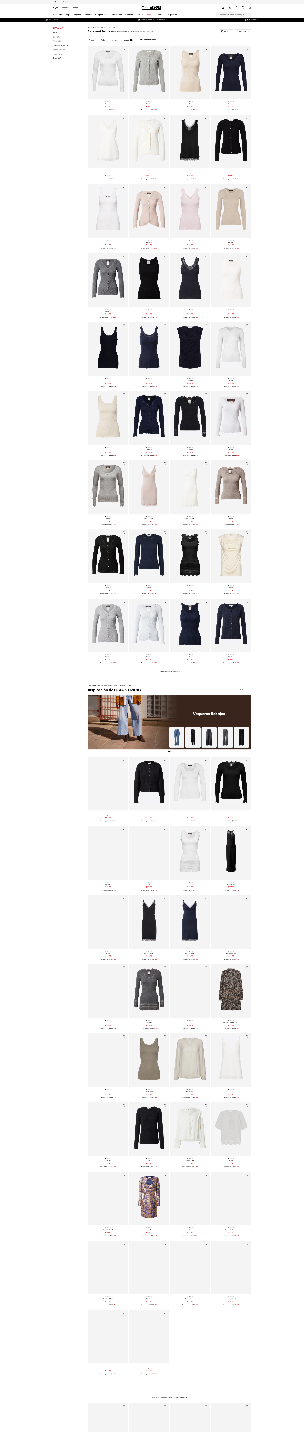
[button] (226, 31)
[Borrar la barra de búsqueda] (249, 14)
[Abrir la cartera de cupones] (223, 7)
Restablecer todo (148, 40)
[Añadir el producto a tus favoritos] (124, 48)
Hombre (65, 8)
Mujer (55, 8)
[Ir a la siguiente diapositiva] (249, 690)
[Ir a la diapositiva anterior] (236, 690)
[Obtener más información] (108, 112)
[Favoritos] (243, 7)
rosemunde (112, 27)
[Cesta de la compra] (249, 7)
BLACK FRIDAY (100, 27)
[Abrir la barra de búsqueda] (217, 14)
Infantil (76, 8)
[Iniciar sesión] (229, 7)
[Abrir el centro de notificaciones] (236, 8)
